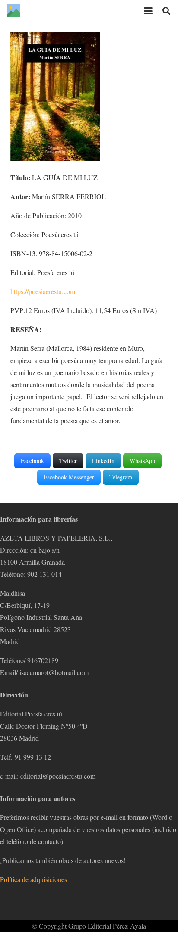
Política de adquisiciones (33, 879)
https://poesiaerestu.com (42, 291)
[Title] (13, 10)
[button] (148, 10)
